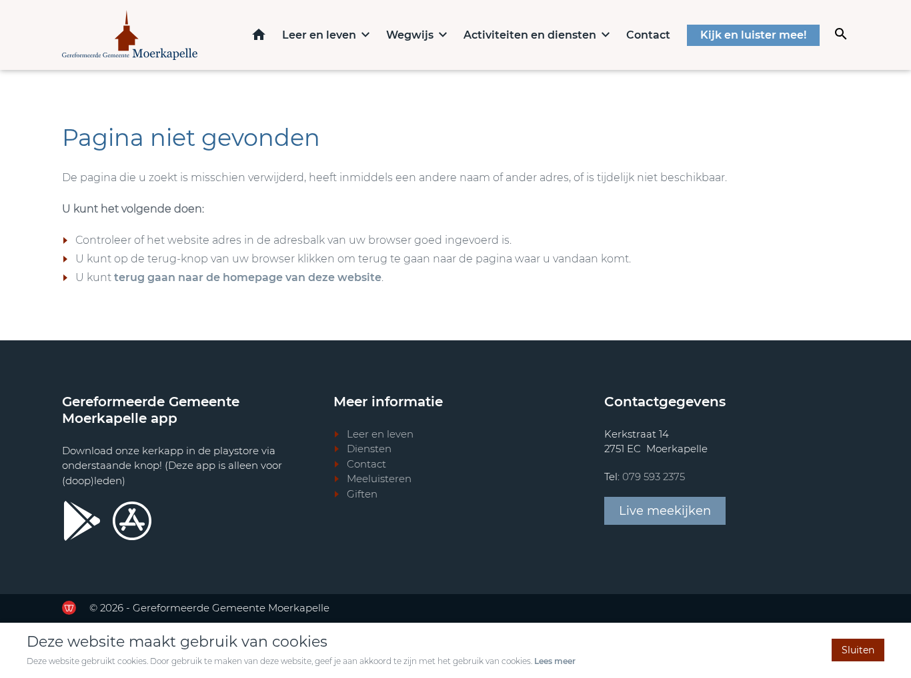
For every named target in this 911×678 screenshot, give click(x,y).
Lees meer (555, 661)
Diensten (369, 448)
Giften (362, 494)
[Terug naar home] (129, 35)
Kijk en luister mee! (753, 35)
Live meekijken (665, 511)
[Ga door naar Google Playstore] (82, 521)
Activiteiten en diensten (530, 35)
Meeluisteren (379, 478)
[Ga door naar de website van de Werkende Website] (69, 608)
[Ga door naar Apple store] (132, 521)
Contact (648, 35)
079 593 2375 (653, 476)
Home (258, 34)
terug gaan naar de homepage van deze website (247, 277)
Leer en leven (319, 35)
